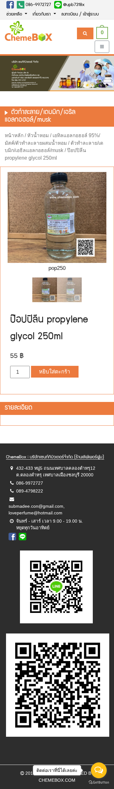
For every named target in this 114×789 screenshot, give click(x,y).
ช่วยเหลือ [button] (14, 14)
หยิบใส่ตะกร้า (54, 372)
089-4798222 (29, 490)
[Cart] (85, 33)
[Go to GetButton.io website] (99, 782)
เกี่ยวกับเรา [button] (42, 14)
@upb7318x (73, 5)
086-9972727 (37, 5)
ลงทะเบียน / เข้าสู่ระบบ (80, 14)
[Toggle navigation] (102, 47)
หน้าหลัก (14, 135)
